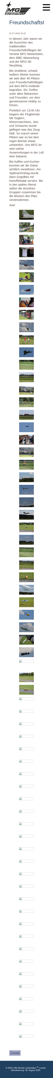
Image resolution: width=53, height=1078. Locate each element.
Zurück (14, 1053)
